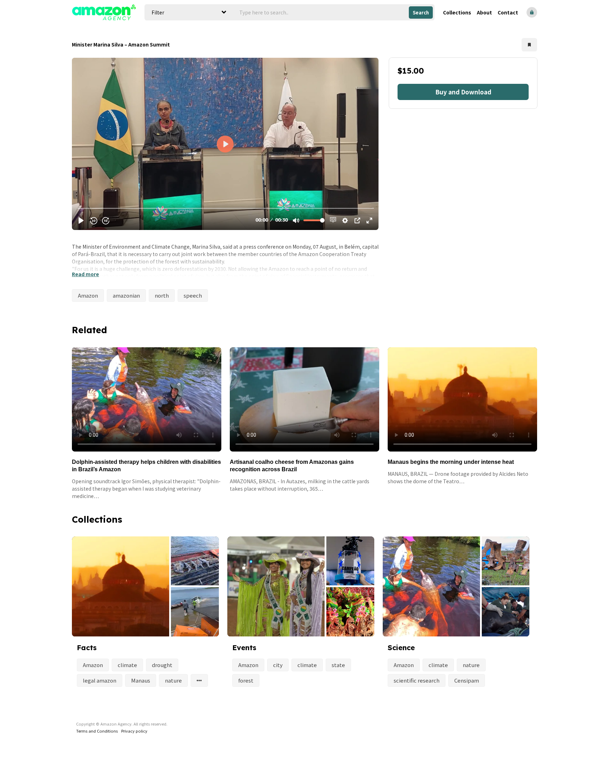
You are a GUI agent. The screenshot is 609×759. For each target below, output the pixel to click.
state (338, 664)
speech (193, 295)
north (162, 295)
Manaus (140, 680)
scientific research (416, 680)
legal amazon (99, 680)
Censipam (466, 680)
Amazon (88, 295)
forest (245, 680)
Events (244, 647)
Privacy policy (134, 731)
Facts (87, 647)
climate (127, 664)
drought (162, 664)
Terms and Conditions (97, 731)
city (278, 664)
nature (173, 680)
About (484, 12)
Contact (508, 12)
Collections (457, 12)
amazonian (126, 295)
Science (401, 647)
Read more (85, 274)
